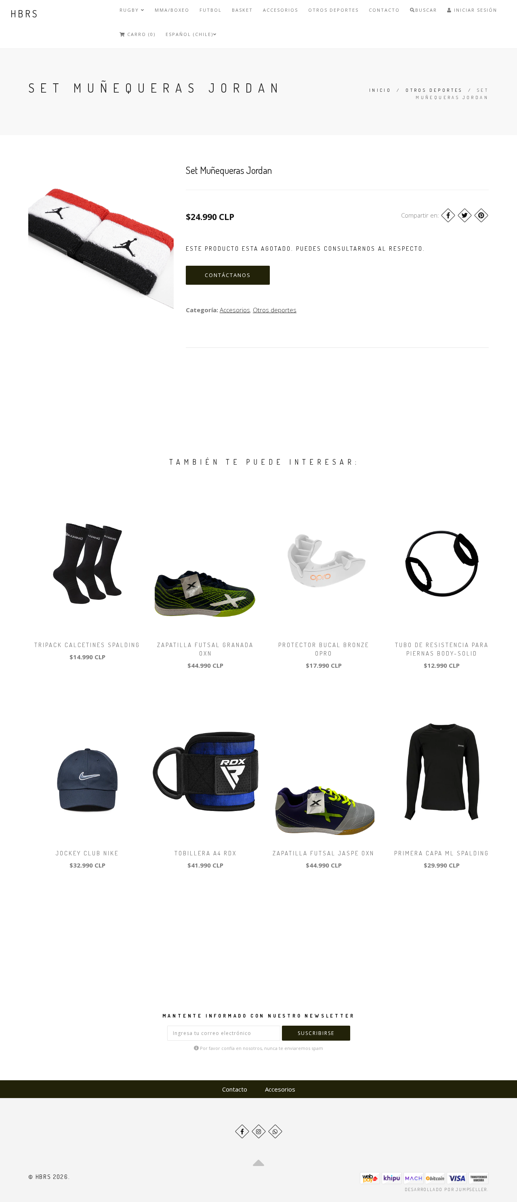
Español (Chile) (189, 34)
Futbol (211, 10)
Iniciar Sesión (474, 10)
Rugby (130, 10)
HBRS (25, 13)
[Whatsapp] (275, 1131)
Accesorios (280, 10)
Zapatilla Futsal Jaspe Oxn (323, 853)
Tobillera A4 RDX (205, 853)
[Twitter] (465, 215)
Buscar (426, 10)
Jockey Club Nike (87, 853)
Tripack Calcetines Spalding (87, 645)
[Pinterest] (481, 215)
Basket (242, 10)
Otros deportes (333, 10)
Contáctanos (228, 275)
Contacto (384, 10)
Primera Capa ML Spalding (441, 853)
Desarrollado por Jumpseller (446, 1189)
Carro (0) (140, 34)
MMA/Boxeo (172, 10)
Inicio (380, 90)
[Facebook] (448, 215)
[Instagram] (259, 1131)
